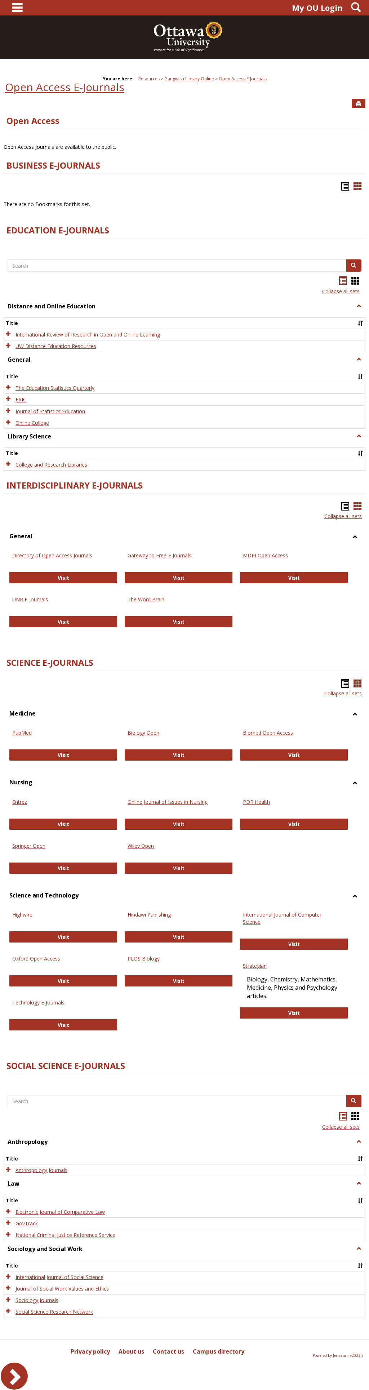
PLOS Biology (144, 958)
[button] (358, 306)
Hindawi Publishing (149, 914)
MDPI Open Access (265, 555)
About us (131, 1351)
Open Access (32, 120)
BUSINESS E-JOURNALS (53, 165)
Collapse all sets (341, 291)
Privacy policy (90, 1351)
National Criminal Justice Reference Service (65, 1235)
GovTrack (26, 1223)
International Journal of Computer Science (282, 918)
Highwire (22, 914)
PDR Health (256, 801)
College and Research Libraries (51, 464)
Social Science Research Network (54, 1312)
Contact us (168, 1351)
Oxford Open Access (36, 958)
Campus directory (218, 1351)
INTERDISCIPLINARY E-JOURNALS (74, 485)
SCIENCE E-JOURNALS (49, 662)
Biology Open (143, 732)
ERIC (20, 399)
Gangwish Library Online (189, 79)
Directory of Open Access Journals (52, 555)
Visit (87, 577)
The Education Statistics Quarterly (54, 387)
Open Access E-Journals (243, 79)
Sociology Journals (36, 1300)
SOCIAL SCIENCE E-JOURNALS (65, 1066)
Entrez (19, 801)
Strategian (255, 965)
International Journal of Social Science (59, 1277)
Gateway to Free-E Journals (159, 555)
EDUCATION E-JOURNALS (57, 230)
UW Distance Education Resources (55, 346)
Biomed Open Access (268, 732)
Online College (32, 422)
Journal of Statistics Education (50, 411)
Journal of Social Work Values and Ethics (62, 1288)
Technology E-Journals (38, 1002)
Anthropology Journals (41, 1170)
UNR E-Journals (30, 599)
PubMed (22, 732)
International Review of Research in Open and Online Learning (87, 334)
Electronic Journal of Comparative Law (60, 1211)
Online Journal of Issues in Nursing (168, 801)
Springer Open (28, 845)
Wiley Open (141, 845)
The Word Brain (146, 599)
